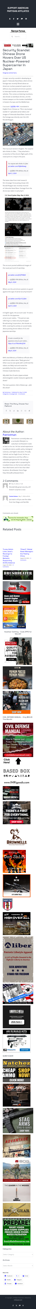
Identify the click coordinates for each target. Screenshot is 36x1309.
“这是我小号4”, (15, 107)
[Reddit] (14, 410)
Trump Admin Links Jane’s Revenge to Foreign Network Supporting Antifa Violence (9, 556)
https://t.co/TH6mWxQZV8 (16, 343)
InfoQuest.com (18, 1300)
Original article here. (10, 73)
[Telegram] (29, 410)
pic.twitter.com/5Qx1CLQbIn (17, 299)
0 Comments (8, 566)
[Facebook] (6, 410)
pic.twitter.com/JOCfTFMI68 (17, 275)
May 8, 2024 (12, 282)
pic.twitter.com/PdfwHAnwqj (17, 166)
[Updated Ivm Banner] (18, 517)
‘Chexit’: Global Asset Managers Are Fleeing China (26, 552)
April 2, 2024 (12, 173)
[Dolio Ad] (18, 419)
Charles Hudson (13, 496)
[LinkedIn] (17, 410)
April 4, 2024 (12, 306)
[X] (10, 410)
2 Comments (21, 394)
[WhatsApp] (21, 410)
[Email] (25, 410)
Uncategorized (13, 394)
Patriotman (7, 392)
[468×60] (18, 44)
